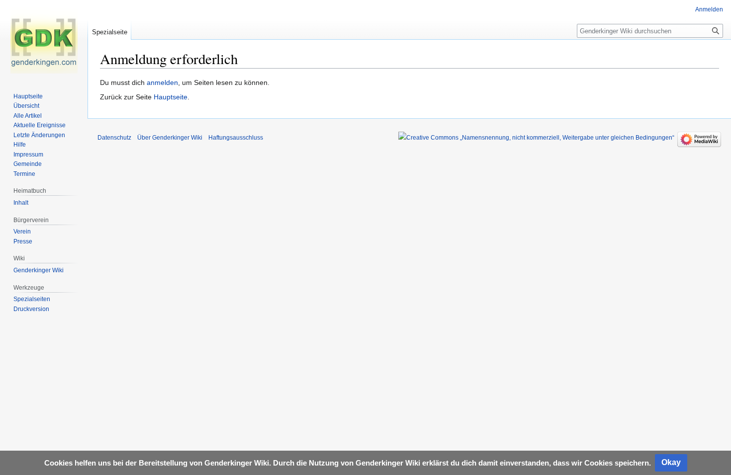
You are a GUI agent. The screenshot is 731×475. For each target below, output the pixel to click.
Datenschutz (114, 137)
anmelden (162, 82)
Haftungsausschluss (235, 137)
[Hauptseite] (44, 39)
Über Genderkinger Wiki (169, 137)
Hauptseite (170, 97)
